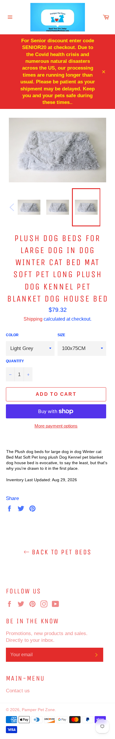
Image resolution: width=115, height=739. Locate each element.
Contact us (18, 690)
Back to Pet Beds (60, 552)
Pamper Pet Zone (38, 709)
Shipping (33, 318)
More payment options (56, 425)
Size (61, 335)
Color (12, 335)
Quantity (15, 361)
